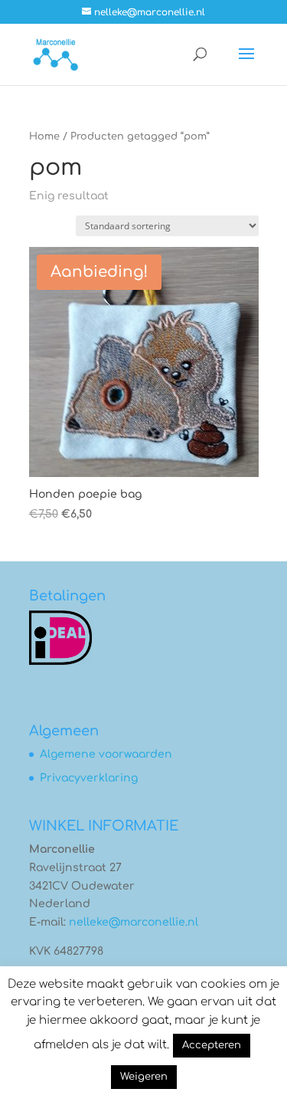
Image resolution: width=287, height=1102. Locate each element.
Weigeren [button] (144, 1076)
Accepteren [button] (211, 1045)
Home (44, 136)
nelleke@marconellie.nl (133, 922)
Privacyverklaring (89, 778)
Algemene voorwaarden (106, 754)
